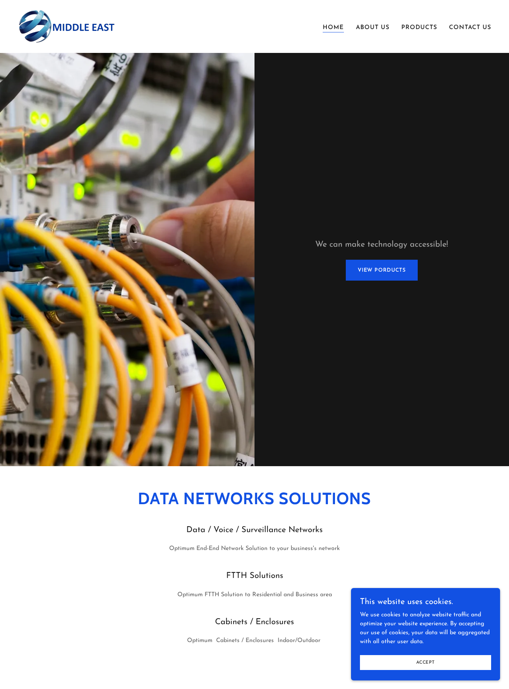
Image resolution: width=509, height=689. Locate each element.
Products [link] (419, 28)
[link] (67, 26)
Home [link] (333, 28)
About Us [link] (372, 28)
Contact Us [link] (470, 28)
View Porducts (382, 270)
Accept (425, 662)
